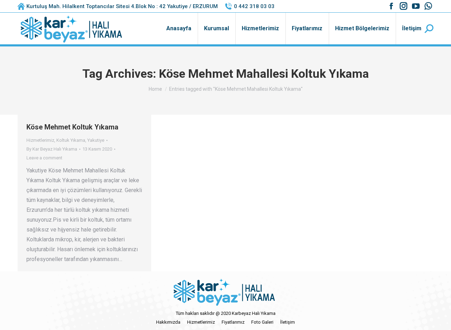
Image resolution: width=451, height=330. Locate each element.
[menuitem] (179, 28)
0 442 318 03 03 (254, 6)
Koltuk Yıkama (70, 140)
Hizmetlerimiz (40, 140)
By (51, 149)
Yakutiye (95, 140)
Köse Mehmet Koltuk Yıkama (72, 127)
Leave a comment (44, 157)
